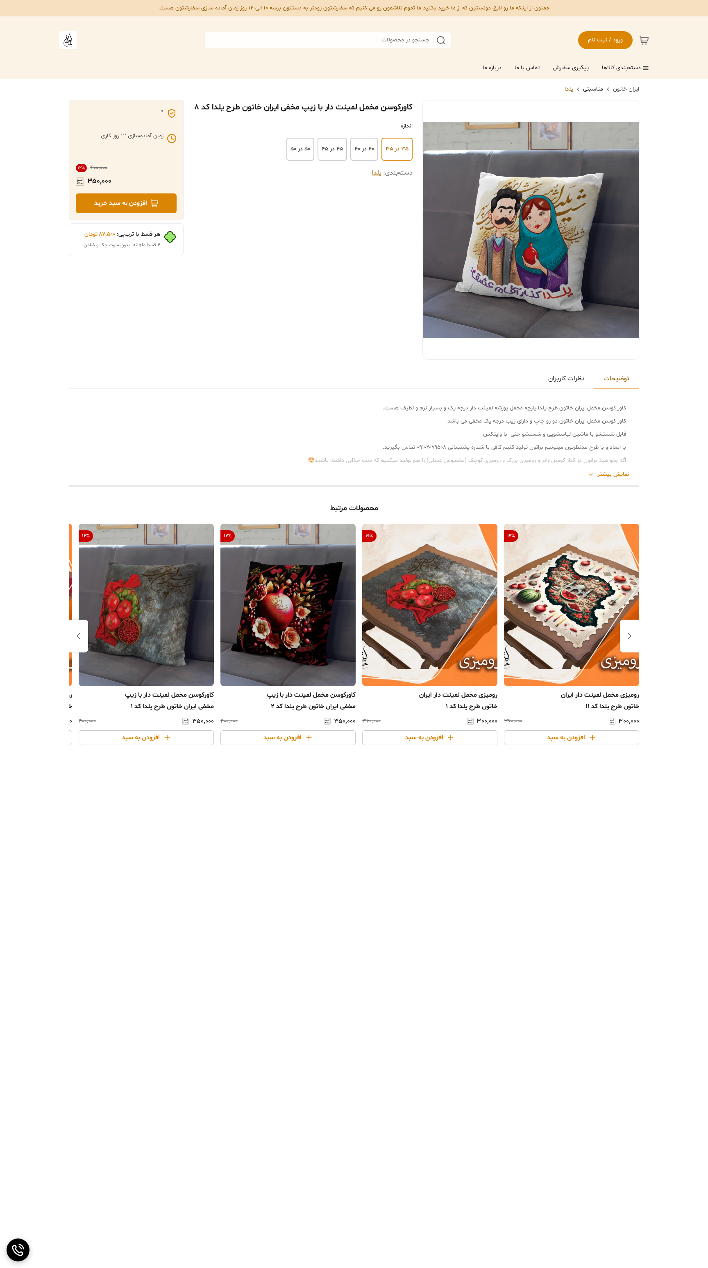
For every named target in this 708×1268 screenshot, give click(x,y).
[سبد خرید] (644, 40)
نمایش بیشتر (613, 474)
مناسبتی (593, 89)
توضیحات (616, 378)
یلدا (569, 89)
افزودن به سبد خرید (120, 203)
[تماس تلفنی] (18, 1249)
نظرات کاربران (566, 378)
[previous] (630, 636)
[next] (78, 636)
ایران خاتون (626, 89)
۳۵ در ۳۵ (397, 149)
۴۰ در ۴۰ (364, 149)
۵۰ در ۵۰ (300, 149)
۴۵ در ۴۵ (332, 149)
